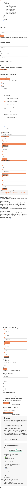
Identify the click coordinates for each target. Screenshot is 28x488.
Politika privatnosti (8, 482)
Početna (5, 2)
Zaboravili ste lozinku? (16, 370)
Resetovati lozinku (5, 79)
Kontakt (5, 19)
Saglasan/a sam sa (11, 67)
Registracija (3, 69)
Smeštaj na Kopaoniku (11, 13)
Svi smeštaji (6, 3)
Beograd (7, 460)
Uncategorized (10, 191)
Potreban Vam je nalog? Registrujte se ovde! (11, 37)
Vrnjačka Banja (8, 465)
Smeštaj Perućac (10, 10)
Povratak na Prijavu (14, 80)
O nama (4, 18)
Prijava (2, 36)
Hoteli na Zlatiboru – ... (5, 201)
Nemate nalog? (6, 370)
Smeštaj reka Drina (10, 9)
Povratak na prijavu (15, 404)
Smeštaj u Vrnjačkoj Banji (11, 5)
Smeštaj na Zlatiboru (11, 6)
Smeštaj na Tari (9, 8)
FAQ (4, 16)
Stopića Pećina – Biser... (5, 211)
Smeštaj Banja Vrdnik (11, 12)
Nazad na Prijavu (14, 71)
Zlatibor (7, 471)
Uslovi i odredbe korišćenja (10, 480)
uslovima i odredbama (16, 67)
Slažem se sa (13, 398)
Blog (4, 15)
